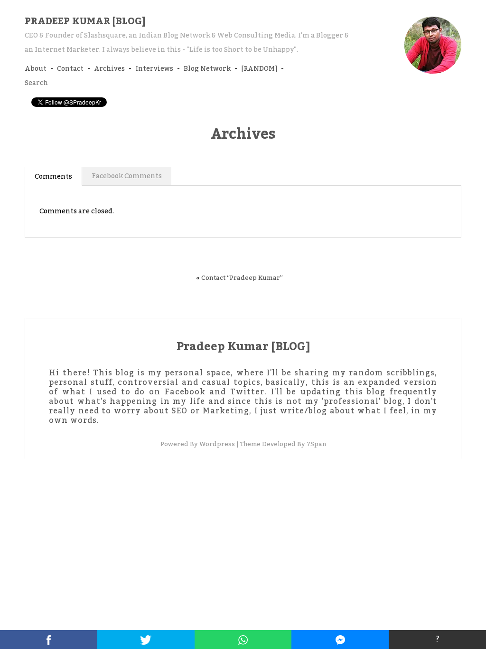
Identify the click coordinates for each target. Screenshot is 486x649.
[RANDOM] (259, 69)
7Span (316, 444)
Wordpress (217, 444)
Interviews (154, 69)
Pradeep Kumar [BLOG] (85, 21)
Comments (53, 176)
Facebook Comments (127, 176)
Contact (70, 69)
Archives (109, 69)
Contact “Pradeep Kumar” (242, 277)
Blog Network (207, 69)
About (36, 69)
